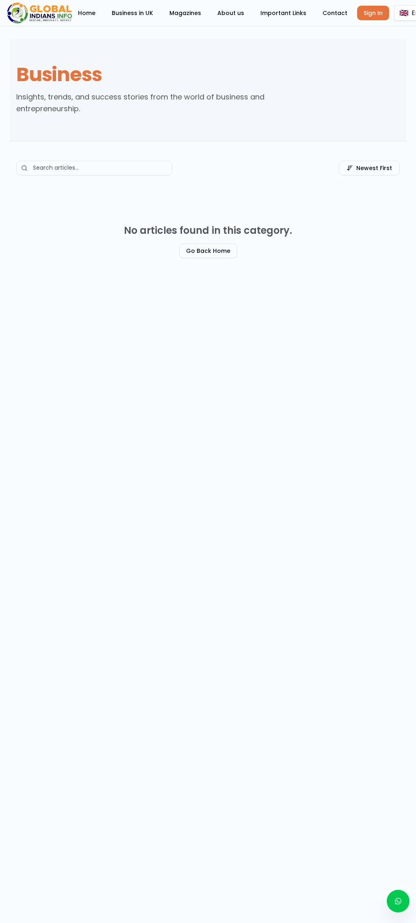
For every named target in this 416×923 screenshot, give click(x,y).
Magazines (185, 13)
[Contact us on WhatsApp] (398, 902)
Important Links (283, 13)
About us (230, 13)
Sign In (373, 13)
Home (86, 13)
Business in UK (132, 13)
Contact (335, 13)
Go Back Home (208, 251)
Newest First (374, 168)
